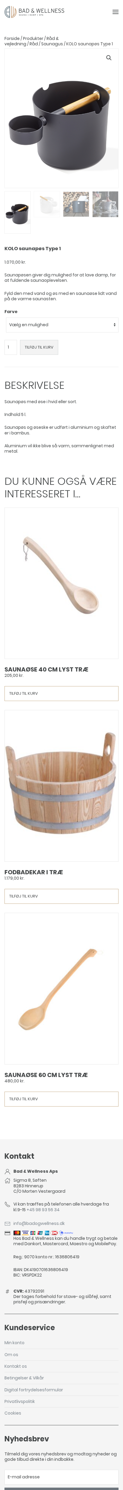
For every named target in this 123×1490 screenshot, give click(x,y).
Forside (12, 38)
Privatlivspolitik (19, 1401)
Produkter (33, 38)
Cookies (12, 1413)
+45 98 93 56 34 (43, 1210)
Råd (34, 44)
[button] (109, 57)
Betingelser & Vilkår (24, 1378)
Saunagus (52, 44)
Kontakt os (15, 1366)
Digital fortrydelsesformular (33, 1390)
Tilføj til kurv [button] (23, 693)
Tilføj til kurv (39, 347)
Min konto (14, 1343)
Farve (11, 312)
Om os (11, 1355)
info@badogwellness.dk (39, 1223)
